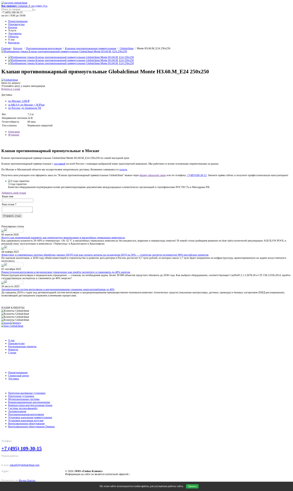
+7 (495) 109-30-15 (21, 448)
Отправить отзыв (12, 216)
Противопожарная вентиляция (44, 48)
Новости (13, 349)
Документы (15, 33)
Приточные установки (21, 396)
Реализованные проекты (22, 346)
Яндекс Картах (27, 480)
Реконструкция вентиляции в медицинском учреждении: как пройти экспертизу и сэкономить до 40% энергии (65, 272)
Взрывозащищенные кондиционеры (29, 402)
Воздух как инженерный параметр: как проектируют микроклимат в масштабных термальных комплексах (63, 237)
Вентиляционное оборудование (26, 423)
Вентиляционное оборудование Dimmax (31, 426)
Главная (6, 48)
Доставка (13, 378)
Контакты (13, 42)
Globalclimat (126, 48)
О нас (11, 340)
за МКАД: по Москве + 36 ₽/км (26, 104)
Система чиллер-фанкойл (22, 408)
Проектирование (18, 21)
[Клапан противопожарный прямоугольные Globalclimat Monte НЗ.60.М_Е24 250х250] (64, 51)
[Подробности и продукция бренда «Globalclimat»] (9, 79)
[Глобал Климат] (12, 326)
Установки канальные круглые (26, 420)
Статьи (12, 352)
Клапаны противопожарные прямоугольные (90, 48)
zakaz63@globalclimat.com (24, 465)
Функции (13, 134)
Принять (192, 486)
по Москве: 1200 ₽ (19, 101)
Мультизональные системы (24, 399)
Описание (14, 131)
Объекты (13, 36)
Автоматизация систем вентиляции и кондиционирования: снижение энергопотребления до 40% (57, 289)
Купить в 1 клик (10, 89)
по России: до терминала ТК (24, 108)
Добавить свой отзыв (13, 192)
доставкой (59, 163)
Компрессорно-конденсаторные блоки (30, 405)
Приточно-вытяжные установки (26, 393)
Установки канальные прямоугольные (30, 417)
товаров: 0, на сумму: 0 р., (24, 5)
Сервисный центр (18, 375)
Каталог (12, 27)
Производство (16, 24)
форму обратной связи (153, 175)
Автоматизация (17, 411)
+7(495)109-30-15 (197, 175)
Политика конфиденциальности (149, 474)
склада (123, 169)
